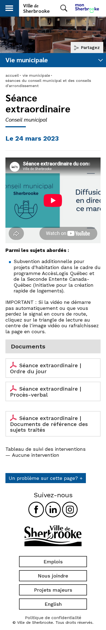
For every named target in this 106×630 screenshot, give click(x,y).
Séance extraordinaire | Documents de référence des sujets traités (49, 424)
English (53, 604)
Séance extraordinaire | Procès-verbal (45, 391)
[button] (9, 7)
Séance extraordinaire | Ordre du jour (45, 368)
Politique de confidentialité (53, 617)
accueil (12, 75)
